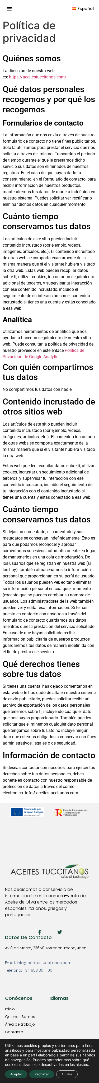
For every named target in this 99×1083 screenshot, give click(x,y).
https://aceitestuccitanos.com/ (38, 76)
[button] (9, 9)
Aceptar (16, 1074)
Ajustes (67, 1074)
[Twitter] (59, 932)
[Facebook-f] (39, 932)
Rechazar (42, 1074)
